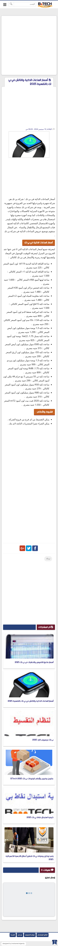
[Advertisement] (29, 45)
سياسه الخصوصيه (30, 935)
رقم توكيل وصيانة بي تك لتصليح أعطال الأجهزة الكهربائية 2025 (29, 858)
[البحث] (11, 4)
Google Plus (22, 548)
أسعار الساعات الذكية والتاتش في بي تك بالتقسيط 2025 (30, 701)
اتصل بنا (13, 935)
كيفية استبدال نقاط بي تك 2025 (40, 817)
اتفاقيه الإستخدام (42, 935)
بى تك (48, 558)
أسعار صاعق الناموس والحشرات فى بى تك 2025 (34, 662)
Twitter (29, 548)
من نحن (20, 935)
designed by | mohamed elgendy (13, 943)
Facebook (35, 548)
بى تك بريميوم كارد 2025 (42, 739)
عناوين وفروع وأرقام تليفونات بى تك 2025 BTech (31, 778)
